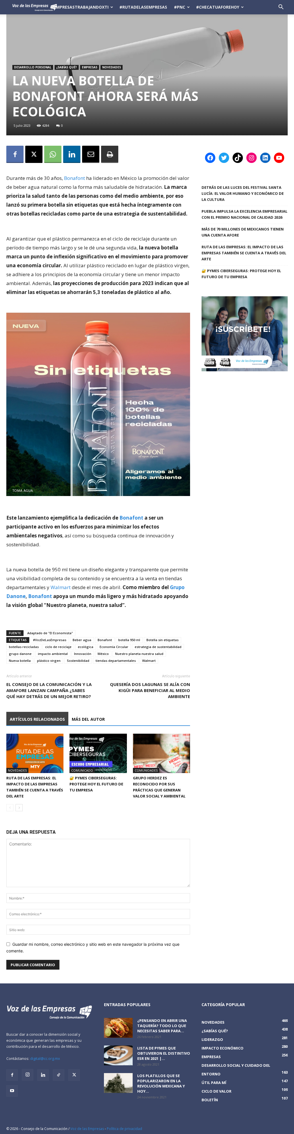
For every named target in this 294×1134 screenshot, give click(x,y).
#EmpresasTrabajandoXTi (80, 7)
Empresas (89, 67)
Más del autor (88, 719)
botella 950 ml (129, 640)
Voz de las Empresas (87, 1128)
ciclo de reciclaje (58, 647)
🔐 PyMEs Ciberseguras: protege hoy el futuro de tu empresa (96, 784)
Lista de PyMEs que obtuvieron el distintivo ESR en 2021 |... (163, 1053)
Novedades (111, 67)
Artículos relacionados (37, 719)
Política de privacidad (124, 1128)
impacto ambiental (53, 653)
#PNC (179, 7)
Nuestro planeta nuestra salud (139, 653)
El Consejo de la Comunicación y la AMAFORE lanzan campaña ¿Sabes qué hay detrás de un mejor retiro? (49, 690)
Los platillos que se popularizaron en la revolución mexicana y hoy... (161, 1083)
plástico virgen (49, 660)
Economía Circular (114, 647)
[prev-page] (9, 807)
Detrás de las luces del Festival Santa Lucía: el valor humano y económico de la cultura (243, 193)
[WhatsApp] (52, 154)
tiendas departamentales (116, 660)
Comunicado (82, 770)
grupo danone (20, 653)
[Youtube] (12, 1091)
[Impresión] (109, 154)
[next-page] (19, 807)
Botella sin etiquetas (162, 640)
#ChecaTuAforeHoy (217, 7)
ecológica (85, 647)
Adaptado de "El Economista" (50, 633)
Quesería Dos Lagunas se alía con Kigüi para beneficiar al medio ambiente (150, 690)
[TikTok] (58, 1075)
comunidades (146, 770)
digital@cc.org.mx (45, 1058)
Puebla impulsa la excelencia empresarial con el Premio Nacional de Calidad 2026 (244, 214)
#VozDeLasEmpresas (49, 640)
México (103, 653)
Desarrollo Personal (32, 67)
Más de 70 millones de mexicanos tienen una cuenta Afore (243, 232)
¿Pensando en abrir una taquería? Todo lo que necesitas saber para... (162, 1025)
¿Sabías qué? (66, 67)
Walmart (61, 587)
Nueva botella (20, 660)
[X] (33, 154)
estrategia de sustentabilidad (158, 647)
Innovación (82, 653)
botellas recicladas (24, 647)
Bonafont (74, 178)
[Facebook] (15, 154)
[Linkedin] (71, 154)
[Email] (90, 154)
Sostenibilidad (78, 660)
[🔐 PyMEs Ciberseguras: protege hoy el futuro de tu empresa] (98, 753)
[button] (281, 7)
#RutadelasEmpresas (143, 7)
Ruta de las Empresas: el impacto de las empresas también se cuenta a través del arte (244, 253)
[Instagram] (27, 1075)
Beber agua (82, 640)
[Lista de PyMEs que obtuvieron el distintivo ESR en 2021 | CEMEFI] (118, 1055)
